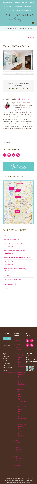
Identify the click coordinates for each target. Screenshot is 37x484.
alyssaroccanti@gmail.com (23, 10)
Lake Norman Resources (12, 280)
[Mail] (9, 155)
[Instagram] (4, 155)
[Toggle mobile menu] (33, 23)
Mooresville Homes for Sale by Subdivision (19, 430)
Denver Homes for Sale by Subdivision (18, 257)
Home (6, 235)
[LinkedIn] (13, 155)
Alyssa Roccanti (9, 73)
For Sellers (7, 275)
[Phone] (18, 155)
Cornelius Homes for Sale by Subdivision (19, 361)
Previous (31, 37)
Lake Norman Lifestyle (11, 284)
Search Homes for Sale (11, 240)
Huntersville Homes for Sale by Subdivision (19, 413)
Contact (6, 288)
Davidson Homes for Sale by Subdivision (19, 378)
